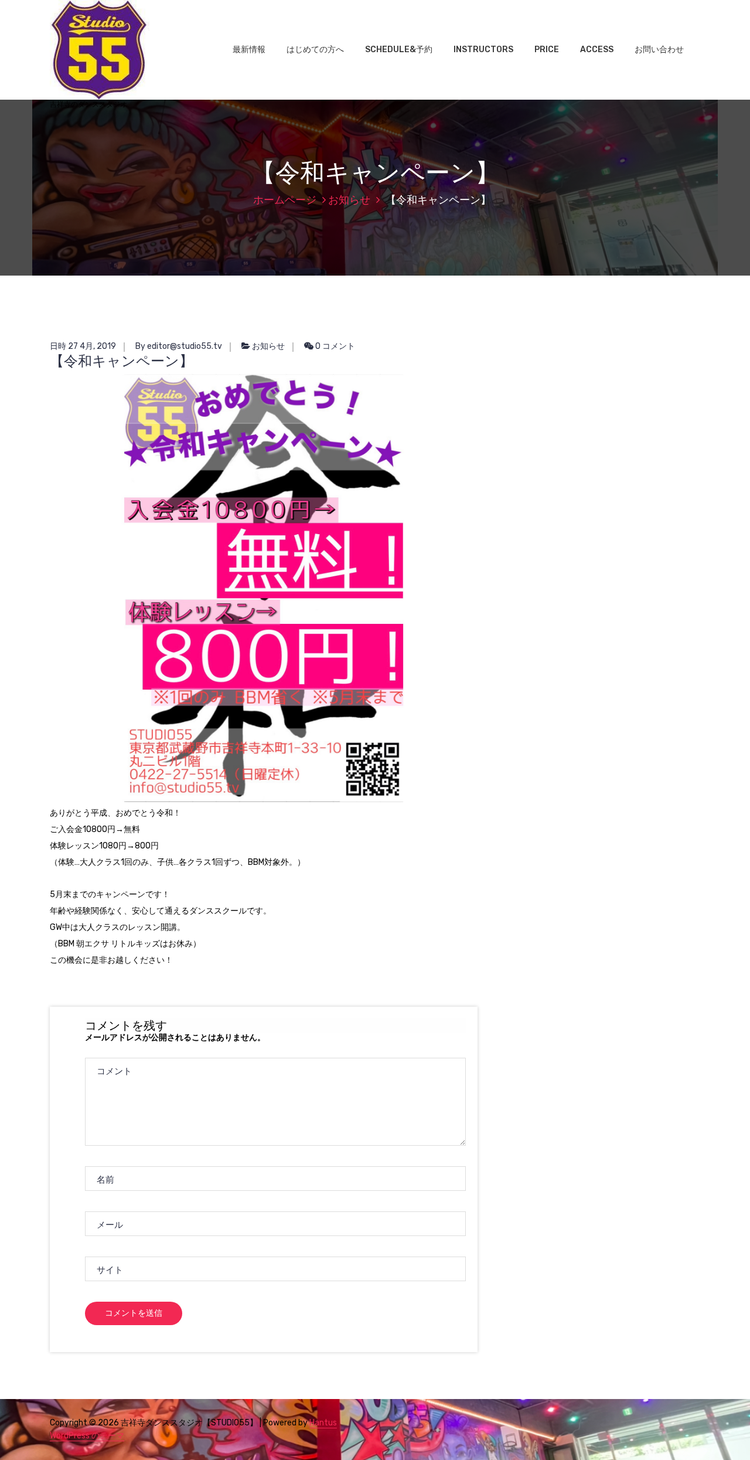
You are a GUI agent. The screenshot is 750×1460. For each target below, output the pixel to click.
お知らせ (349, 199)
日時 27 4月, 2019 (83, 346)
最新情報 (249, 50)
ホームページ (284, 199)
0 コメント (334, 346)
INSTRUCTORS (483, 50)
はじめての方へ (315, 50)
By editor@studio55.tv (178, 346)
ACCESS (596, 50)
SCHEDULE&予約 (398, 50)
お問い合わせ (659, 50)
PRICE (546, 50)
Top (722, 1432)
